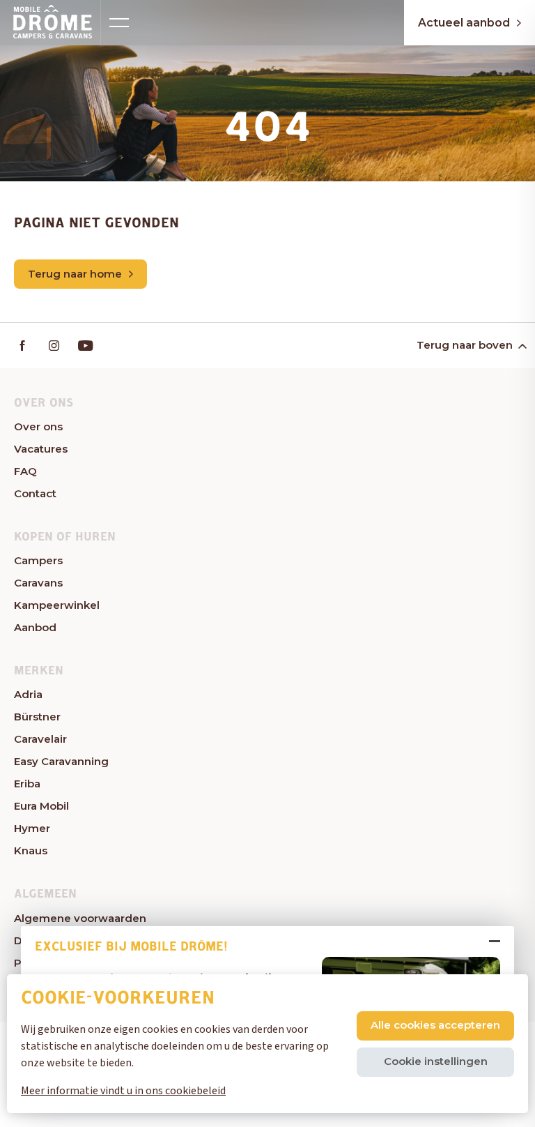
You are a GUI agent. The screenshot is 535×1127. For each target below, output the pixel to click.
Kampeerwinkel (57, 605)
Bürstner (37, 716)
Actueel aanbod (464, 22)
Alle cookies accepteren (435, 1024)
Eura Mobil (41, 805)
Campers (38, 560)
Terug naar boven (465, 344)
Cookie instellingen (436, 1061)
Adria (28, 694)
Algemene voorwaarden (80, 918)
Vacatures (41, 448)
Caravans (38, 582)
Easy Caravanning (61, 761)
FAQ (25, 471)
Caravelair (40, 739)
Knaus (30, 850)
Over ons (38, 426)
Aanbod (35, 627)
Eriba (27, 783)
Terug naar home (75, 273)
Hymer (32, 828)
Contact (35, 493)
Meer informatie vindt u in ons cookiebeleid (123, 1090)
